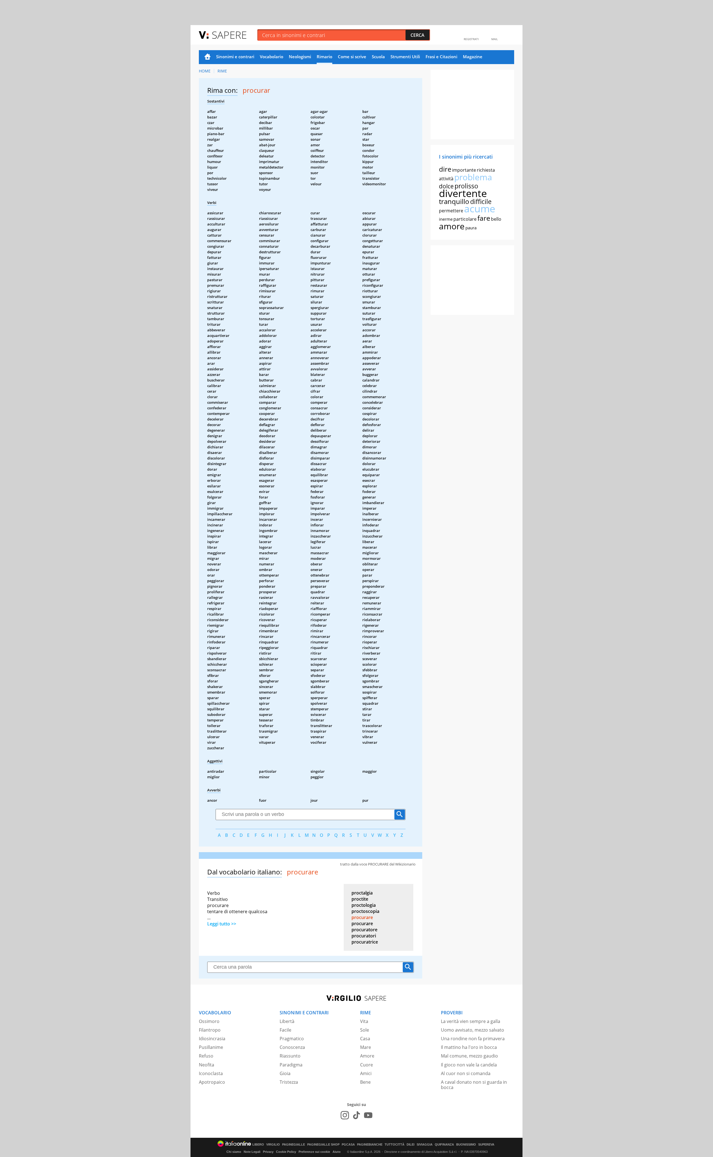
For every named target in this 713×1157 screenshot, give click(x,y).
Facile (285, 1030)
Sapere (229, 35)
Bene (365, 1082)
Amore (367, 1056)
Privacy (268, 1151)
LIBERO (258, 1144)
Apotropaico (212, 1082)
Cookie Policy (286, 1151)
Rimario (324, 56)
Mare (365, 1047)
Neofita (206, 1065)
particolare (465, 219)
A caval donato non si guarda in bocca (474, 1084)
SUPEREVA (486, 1144)
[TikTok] (356, 1115)
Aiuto (337, 1151)
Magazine (472, 56)
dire (445, 169)
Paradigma (291, 1065)
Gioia (285, 1073)
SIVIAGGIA (425, 1144)
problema (473, 177)
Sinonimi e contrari (235, 56)
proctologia (363, 905)
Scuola (378, 56)
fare (483, 218)
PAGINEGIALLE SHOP (323, 1144)
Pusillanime (211, 1047)
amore (452, 226)
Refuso (206, 1056)
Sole (364, 1030)
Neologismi (300, 56)
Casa (365, 1039)
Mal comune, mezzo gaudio (469, 1056)
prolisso (466, 185)
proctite (359, 899)
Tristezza (289, 1082)
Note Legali (252, 1151)
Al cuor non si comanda (465, 1073)
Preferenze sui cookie (314, 1151)
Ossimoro (209, 1021)
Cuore (366, 1065)
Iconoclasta (211, 1073)
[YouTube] (368, 1115)
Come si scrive (352, 56)
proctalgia (362, 893)
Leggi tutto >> (221, 924)
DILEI (410, 1144)
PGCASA (348, 1144)
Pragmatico (292, 1039)
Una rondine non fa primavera (473, 1039)
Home (207, 57)
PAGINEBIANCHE (369, 1144)
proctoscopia (365, 911)
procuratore (364, 930)
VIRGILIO (273, 1144)
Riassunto (290, 1056)
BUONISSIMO (466, 1144)
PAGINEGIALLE (293, 1144)
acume (479, 208)
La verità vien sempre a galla (470, 1021)
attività (446, 179)
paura (471, 227)
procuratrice (364, 942)
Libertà (287, 1021)
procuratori (363, 936)
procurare (362, 917)
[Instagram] (345, 1115)
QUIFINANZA (444, 1144)
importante (464, 170)
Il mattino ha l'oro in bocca (469, 1047)
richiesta (486, 170)
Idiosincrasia (212, 1039)
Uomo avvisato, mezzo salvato (472, 1030)
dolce (446, 186)
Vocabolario (271, 56)
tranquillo (454, 201)
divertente (463, 193)
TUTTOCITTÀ (394, 1144)
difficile (481, 201)
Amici (366, 1073)
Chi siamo (233, 1151)
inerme (446, 219)
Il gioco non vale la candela (469, 1065)
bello (496, 219)
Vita (364, 1021)
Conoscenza (292, 1047)
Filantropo (210, 1030)
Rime (222, 71)
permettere (451, 211)
